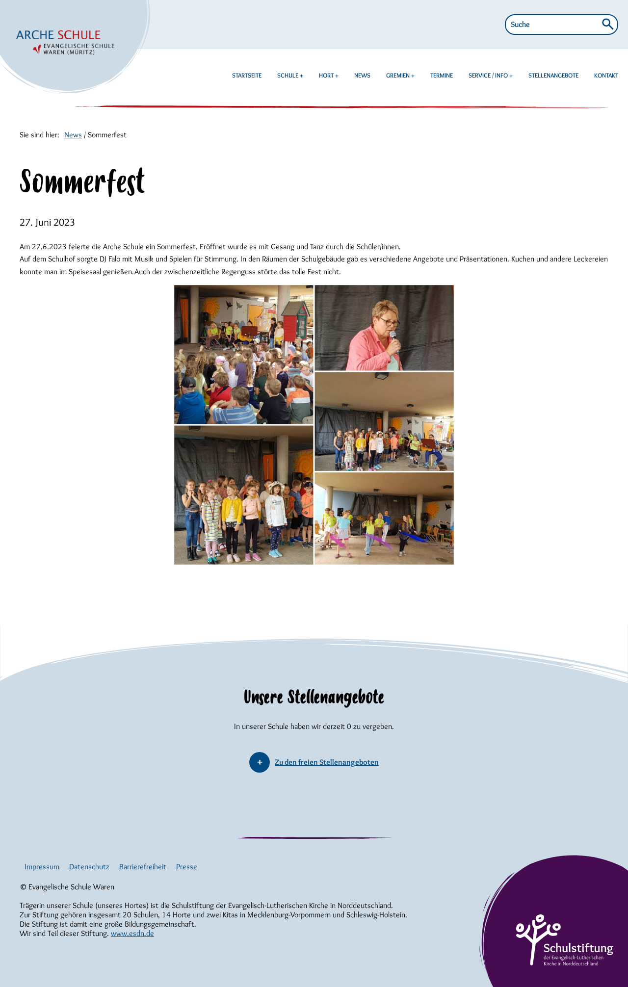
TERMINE (441, 75)
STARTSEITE (247, 75)
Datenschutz (89, 866)
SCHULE (288, 75)
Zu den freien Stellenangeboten (327, 762)
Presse (186, 866)
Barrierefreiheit (142, 866)
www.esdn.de (132, 933)
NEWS (362, 75)
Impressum (42, 866)
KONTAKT (606, 75)
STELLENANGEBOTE (553, 75)
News (73, 134)
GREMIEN (398, 75)
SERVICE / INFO (489, 75)
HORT (327, 75)
